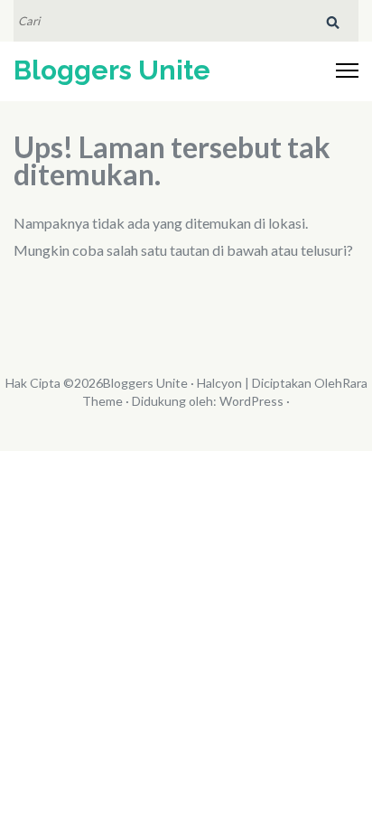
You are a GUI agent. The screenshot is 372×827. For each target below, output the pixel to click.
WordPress (251, 401)
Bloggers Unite (112, 70)
